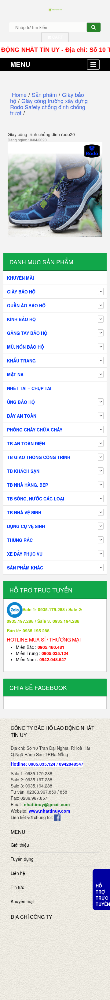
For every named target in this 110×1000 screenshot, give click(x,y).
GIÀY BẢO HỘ (21, 292)
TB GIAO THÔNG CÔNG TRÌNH (38, 457)
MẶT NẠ (15, 374)
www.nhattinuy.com (49, 811)
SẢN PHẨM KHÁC (25, 568)
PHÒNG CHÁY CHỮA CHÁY (34, 430)
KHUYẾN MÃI (20, 278)
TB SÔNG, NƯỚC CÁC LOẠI (35, 499)
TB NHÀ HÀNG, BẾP (27, 485)
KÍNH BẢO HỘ (21, 319)
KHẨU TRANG (21, 361)
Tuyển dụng (22, 859)
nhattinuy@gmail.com (47, 804)
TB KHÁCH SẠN (23, 471)
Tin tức (17, 887)
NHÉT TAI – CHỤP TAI (29, 388)
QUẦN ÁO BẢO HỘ (26, 305)
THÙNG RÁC (20, 540)
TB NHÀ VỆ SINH (24, 512)
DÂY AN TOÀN (21, 416)
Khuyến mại (22, 901)
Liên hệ (18, 873)
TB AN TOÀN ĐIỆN (26, 443)
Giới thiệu (20, 845)
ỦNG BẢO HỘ (21, 402)
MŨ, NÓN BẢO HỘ (25, 347)
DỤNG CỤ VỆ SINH (26, 526)
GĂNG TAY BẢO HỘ (27, 333)
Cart (57, 37)
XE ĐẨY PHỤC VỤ (24, 554)
